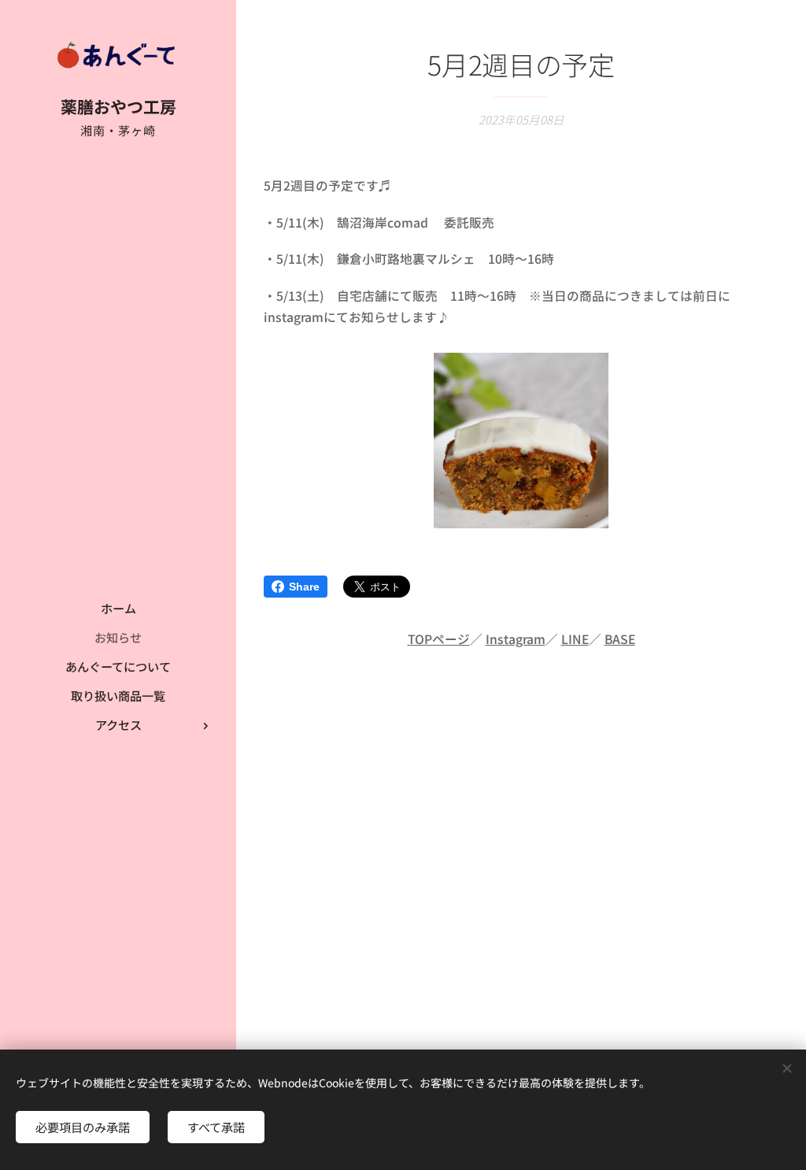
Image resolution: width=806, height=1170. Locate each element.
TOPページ (439, 639)
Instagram (515, 639)
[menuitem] (118, 608)
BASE (619, 639)
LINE (575, 639)
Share (304, 586)
